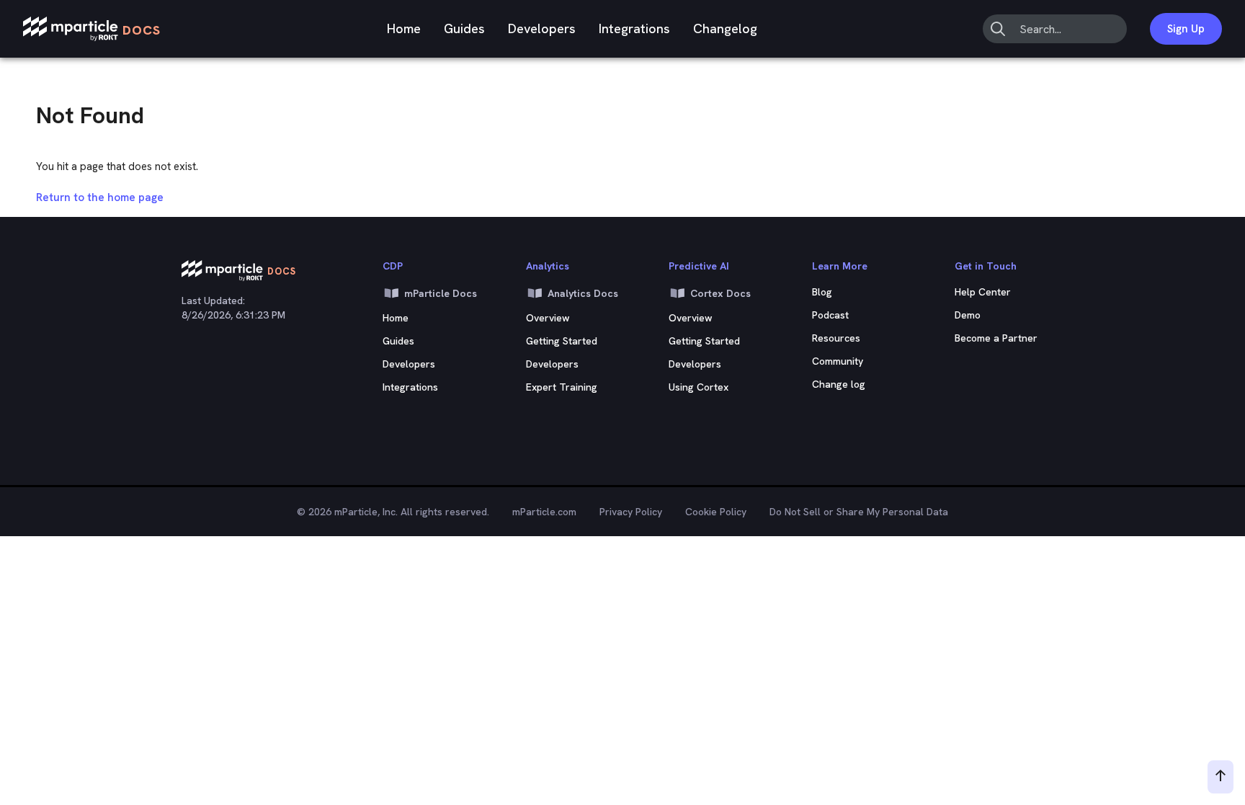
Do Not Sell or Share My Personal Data (858, 511)
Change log (838, 384)
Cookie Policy (715, 511)
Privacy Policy (630, 511)
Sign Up (1186, 29)
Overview (548, 317)
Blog (822, 291)
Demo (968, 314)
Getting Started (561, 340)
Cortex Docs (720, 293)
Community (837, 361)
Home (404, 28)
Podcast (830, 314)
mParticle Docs (440, 293)
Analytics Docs (583, 293)
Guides (464, 28)
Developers (542, 28)
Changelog (725, 28)
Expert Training (561, 387)
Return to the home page (100, 197)
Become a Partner (996, 338)
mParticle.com (544, 511)
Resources (836, 338)
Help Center (983, 291)
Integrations (634, 28)
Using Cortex (698, 387)
